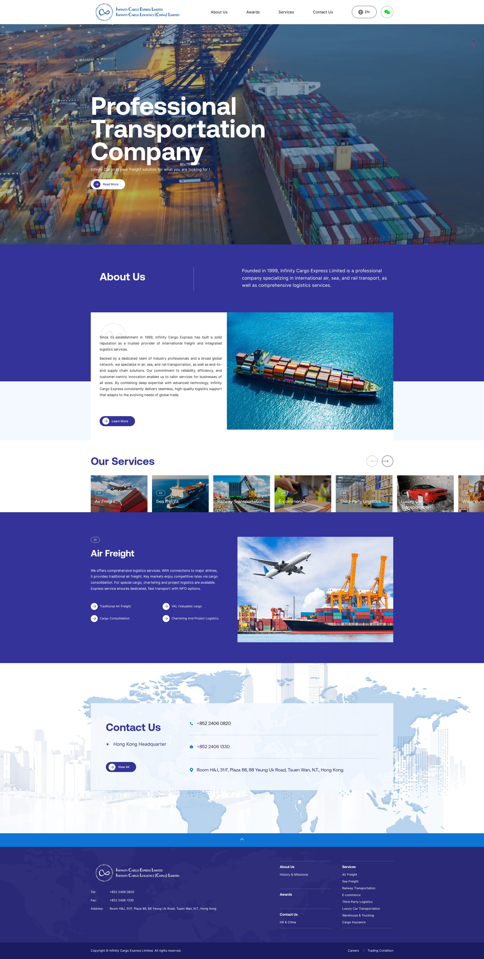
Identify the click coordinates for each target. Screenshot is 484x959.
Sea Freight (350, 881)
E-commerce (351, 895)
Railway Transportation (358, 888)
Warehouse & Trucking (358, 915)
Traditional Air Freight (115, 606)
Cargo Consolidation (115, 618)
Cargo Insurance (354, 922)
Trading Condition (380, 950)
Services (286, 12)
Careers (354, 950)
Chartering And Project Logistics (195, 618)
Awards (253, 12)
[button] (387, 461)
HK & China (288, 922)
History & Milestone (294, 874)
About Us (219, 12)
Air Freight (349, 874)
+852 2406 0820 (214, 723)
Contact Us (323, 12)
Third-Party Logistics (357, 902)
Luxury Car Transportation (361, 908)
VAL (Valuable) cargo (187, 606)
